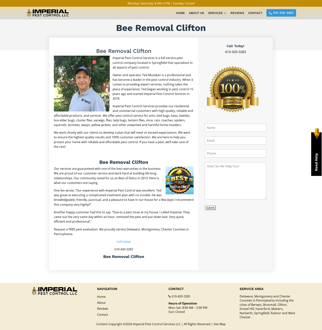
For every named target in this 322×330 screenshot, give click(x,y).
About (101, 303)
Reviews (237, 13)
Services (215, 13)
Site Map (220, 324)
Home (180, 13)
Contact (255, 13)
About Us (196, 13)
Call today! (123, 242)
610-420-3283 (283, 13)
